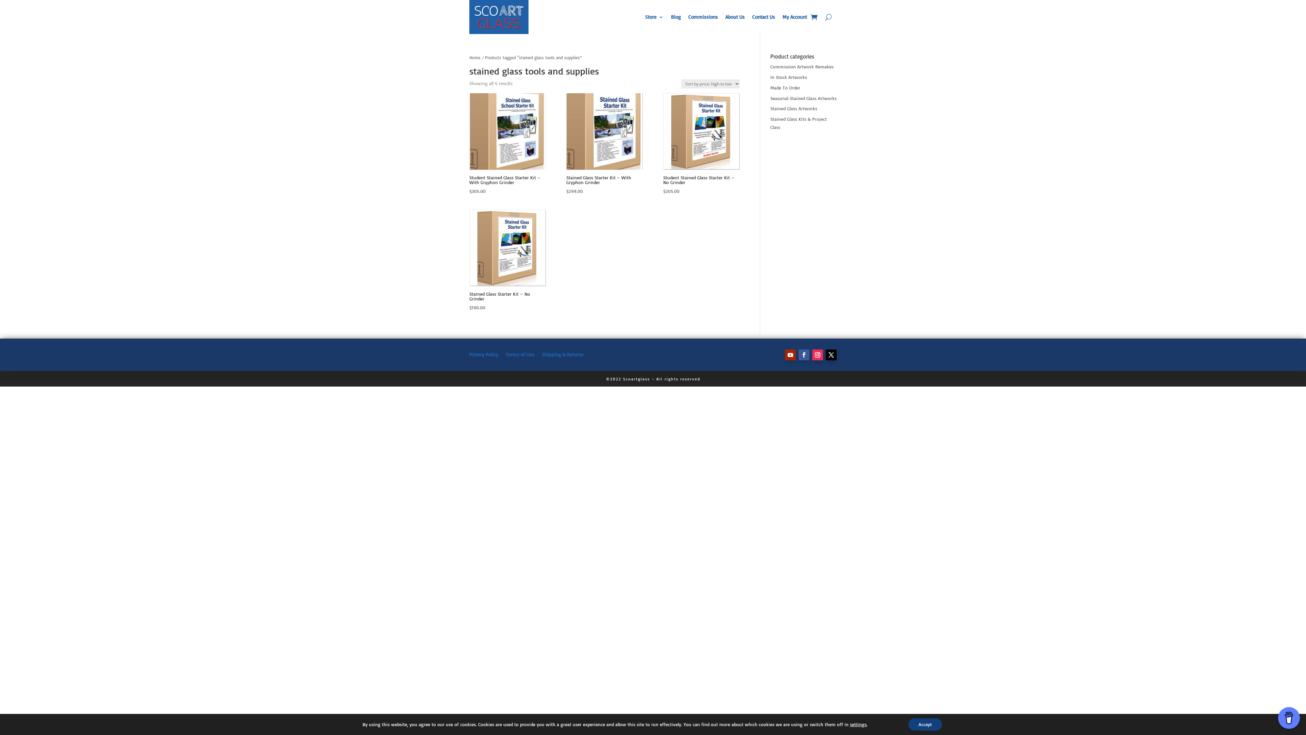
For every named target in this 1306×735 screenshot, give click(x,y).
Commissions (703, 17)
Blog (676, 17)
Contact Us (763, 17)
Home (475, 57)
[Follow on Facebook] (804, 354)
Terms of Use (520, 354)
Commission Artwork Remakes (802, 66)
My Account (795, 17)
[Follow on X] (831, 354)
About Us (735, 17)
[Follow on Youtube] (790, 354)
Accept (925, 724)
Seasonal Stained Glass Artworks (803, 98)
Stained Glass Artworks (793, 108)
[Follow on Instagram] (817, 354)
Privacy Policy (483, 354)
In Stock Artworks (788, 77)
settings (858, 724)
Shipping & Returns (563, 354)
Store (651, 17)
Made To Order (785, 88)
